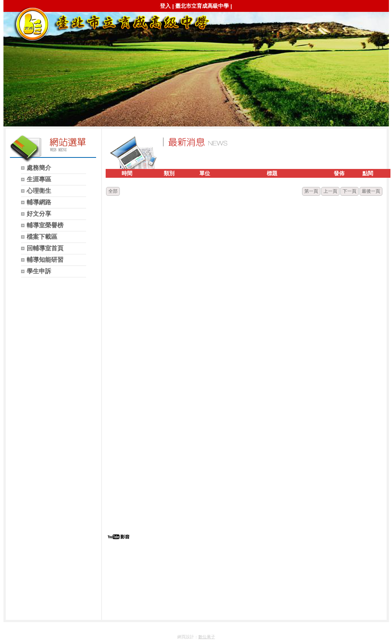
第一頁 (311, 191)
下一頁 (349, 191)
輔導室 (111, 23)
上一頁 (330, 191)
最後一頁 (371, 191)
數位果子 (206, 636)
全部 (113, 191)
